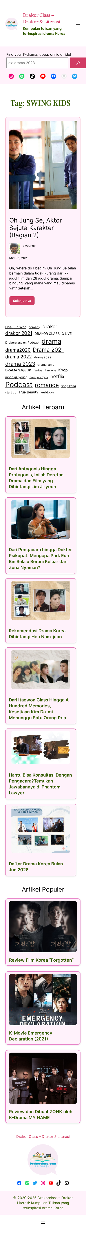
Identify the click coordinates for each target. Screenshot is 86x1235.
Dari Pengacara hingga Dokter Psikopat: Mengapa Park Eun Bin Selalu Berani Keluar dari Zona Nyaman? (40, 558)
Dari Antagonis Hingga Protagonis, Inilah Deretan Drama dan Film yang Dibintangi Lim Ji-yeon (36, 477)
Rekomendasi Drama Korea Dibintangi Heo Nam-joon (37, 633)
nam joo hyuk (38, 377)
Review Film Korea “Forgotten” (41, 960)
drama (51, 341)
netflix (57, 376)
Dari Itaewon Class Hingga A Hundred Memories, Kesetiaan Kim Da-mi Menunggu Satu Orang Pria (39, 708)
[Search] (78, 63)
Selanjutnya (24, 302)
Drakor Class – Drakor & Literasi (41, 18)
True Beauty (28, 392)
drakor (49, 326)
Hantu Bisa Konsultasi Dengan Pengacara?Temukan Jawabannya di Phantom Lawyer (40, 784)
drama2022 (42, 357)
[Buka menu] (78, 23)
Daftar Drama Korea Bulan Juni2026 (36, 866)
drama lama (45, 364)
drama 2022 (18, 357)
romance (47, 385)
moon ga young (16, 377)
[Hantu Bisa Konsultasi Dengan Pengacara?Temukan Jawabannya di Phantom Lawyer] (40, 747)
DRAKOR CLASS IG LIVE (53, 334)
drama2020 (18, 350)
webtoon (47, 392)
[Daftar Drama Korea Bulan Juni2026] (40, 829)
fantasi (38, 370)
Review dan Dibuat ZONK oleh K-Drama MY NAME (40, 1114)
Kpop (63, 370)
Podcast (19, 384)
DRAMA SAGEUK (18, 370)
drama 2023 (20, 364)
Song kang (68, 386)
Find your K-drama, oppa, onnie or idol (38, 54)
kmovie (50, 370)
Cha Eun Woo (15, 327)
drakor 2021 (18, 333)
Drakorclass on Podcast (22, 342)
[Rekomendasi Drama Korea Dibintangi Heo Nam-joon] (40, 600)
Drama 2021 (48, 349)
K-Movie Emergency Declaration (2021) (30, 1036)
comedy (34, 327)
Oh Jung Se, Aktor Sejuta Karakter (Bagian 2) (35, 228)
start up (10, 392)
